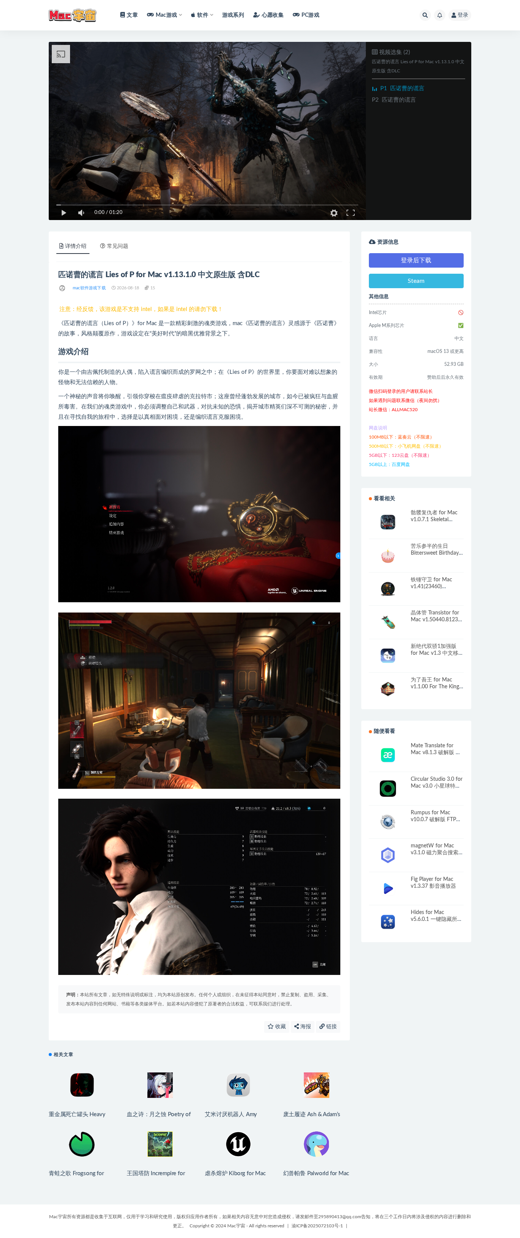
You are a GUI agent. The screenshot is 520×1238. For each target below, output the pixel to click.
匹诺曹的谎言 (402, 88)
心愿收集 (273, 15)
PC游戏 (310, 15)
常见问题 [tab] (117, 246)
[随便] (62, 288)
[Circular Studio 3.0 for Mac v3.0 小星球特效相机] (388, 788)
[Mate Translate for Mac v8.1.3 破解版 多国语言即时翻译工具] (388, 755)
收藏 (280, 1026)
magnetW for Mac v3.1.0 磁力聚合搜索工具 (437, 852)
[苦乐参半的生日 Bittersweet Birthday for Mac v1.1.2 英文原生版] (388, 555)
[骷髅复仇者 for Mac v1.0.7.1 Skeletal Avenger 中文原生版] (388, 522)
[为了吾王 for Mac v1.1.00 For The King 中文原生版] (388, 689)
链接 (331, 1026)
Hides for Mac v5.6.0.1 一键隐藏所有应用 (437, 919)
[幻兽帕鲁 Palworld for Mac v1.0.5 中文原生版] (316, 1144)
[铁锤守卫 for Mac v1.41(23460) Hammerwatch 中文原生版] (388, 589)
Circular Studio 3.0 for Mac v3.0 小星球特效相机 (437, 786)
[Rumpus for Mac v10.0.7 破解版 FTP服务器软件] (388, 822)
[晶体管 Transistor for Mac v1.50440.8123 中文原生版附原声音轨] (388, 622)
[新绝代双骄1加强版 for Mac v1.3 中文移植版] (388, 655)
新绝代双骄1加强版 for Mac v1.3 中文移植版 (437, 653)
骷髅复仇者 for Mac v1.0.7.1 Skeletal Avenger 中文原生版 (434, 519)
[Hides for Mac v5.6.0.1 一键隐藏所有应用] (388, 922)
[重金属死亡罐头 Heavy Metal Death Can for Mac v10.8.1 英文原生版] (82, 1085)
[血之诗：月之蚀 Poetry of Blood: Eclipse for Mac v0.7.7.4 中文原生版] (160, 1085)
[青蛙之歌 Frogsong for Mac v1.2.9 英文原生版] (82, 1144)
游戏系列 (233, 15)
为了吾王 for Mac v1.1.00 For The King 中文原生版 (435, 686)
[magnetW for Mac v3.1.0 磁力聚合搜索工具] (388, 855)
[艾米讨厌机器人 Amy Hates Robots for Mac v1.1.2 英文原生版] (238, 1085)
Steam (416, 281)
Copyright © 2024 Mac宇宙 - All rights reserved (237, 1226)
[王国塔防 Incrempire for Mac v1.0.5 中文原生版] (160, 1144)
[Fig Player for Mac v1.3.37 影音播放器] (388, 888)
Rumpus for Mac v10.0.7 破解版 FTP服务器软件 (436, 819)
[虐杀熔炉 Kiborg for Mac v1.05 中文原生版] (238, 1144)
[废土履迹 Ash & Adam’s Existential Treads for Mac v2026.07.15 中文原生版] (316, 1085)
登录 (463, 15)
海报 (305, 1026)
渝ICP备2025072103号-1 (317, 1226)
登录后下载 (416, 260)
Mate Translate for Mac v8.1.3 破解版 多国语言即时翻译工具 (436, 752)
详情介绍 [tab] (75, 246)
